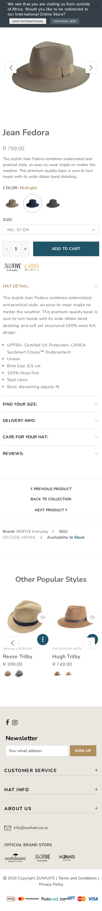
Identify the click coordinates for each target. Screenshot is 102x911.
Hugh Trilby (66, 656)
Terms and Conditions (77, 878)
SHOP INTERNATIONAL (27, 21)
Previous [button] (11, 67)
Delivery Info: (19, 420)
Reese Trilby (18, 656)
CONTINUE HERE (65, 21)
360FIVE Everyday (32, 531)
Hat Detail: (16, 286)
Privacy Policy (51, 884)
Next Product (49, 510)
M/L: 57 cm (18, 230)
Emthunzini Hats (67, 649)
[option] (51, 67)
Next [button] (91, 67)
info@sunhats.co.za (31, 827)
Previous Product (53, 489)
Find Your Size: (20, 404)
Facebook (7, 722)
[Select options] (42, 639)
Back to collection (51, 499)
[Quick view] (42, 617)
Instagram (15, 722)
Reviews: (13, 453)
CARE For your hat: (25, 437)
